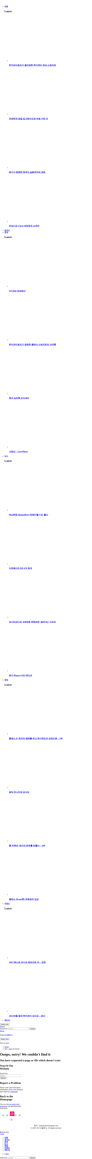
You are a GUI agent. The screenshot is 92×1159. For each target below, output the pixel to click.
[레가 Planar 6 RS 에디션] (50, 648)
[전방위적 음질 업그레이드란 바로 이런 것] (50, 92)
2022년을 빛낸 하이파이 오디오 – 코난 (27, 1016)
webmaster (14, 1092)
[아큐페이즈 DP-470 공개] (50, 541)
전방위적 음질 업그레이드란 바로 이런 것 (28, 118)
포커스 (7, 230)
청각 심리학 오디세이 (19, 398)
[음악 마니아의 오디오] (50, 765)
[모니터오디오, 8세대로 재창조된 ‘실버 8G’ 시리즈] (50, 595)
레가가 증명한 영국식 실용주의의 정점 (27, 172)
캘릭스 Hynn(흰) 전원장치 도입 (24, 899)
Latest (6, 1154)
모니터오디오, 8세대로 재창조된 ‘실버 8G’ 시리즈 (32, 622)
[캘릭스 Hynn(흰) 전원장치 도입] (50, 872)
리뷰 (6, 7)
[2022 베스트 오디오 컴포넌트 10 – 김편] (50, 935)
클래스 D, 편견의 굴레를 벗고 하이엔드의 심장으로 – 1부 (36, 738)
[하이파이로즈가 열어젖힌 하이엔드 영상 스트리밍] (50, 38)
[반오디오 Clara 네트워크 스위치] (50, 199)
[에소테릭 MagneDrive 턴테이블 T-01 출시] (50, 488)
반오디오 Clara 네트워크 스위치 (24, 226)
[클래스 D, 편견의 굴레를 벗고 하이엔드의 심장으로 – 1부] (50, 712)
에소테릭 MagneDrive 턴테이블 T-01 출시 (28, 515)
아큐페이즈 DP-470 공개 (20, 568)
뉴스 (6, 456)
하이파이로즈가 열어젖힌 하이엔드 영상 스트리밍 (32, 65)
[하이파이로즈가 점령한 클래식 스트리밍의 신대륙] (50, 318)
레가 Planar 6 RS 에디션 (20, 675)
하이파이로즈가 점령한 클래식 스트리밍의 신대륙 (32, 344)
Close (2, 1134)
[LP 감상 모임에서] (50, 264)
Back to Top (4, 1132)
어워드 (7, 904)
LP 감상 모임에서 (17, 291)
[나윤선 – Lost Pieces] (50, 425)
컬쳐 (6, 232)
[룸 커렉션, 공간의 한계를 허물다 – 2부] (50, 819)
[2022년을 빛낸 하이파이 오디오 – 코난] (50, 989)
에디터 (7, 1020)
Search (32, 1029)
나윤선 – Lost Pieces (18, 451)
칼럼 (6, 680)
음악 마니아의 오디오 (19, 792)
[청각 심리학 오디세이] (50, 371)
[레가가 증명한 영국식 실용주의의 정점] (50, 145)
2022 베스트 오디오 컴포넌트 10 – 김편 (27, 962)
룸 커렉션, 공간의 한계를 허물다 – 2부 (27, 845)
